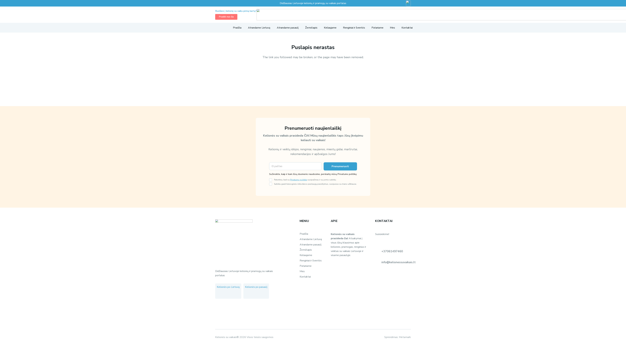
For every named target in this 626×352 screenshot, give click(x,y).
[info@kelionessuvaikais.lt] (378, 262)
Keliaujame (306, 255)
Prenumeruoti (340, 166)
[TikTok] (233, 294)
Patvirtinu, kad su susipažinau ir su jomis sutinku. (305, 179)
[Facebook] (220, 294)
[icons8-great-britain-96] (408, 3)
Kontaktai (305, 277)
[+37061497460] (378, 251)
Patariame (306, 266)
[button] (217, 27)
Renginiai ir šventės (311, 260)
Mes (302, 271)
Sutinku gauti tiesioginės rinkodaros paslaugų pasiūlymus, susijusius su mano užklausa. (315, 184)
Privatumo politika (298, 179)
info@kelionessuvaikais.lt (398, 262)
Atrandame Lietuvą (311, 239)
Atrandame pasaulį (310, 244)
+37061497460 (392, 251)
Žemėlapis (306, 250)
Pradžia (304, 234)
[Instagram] (227, 294)
